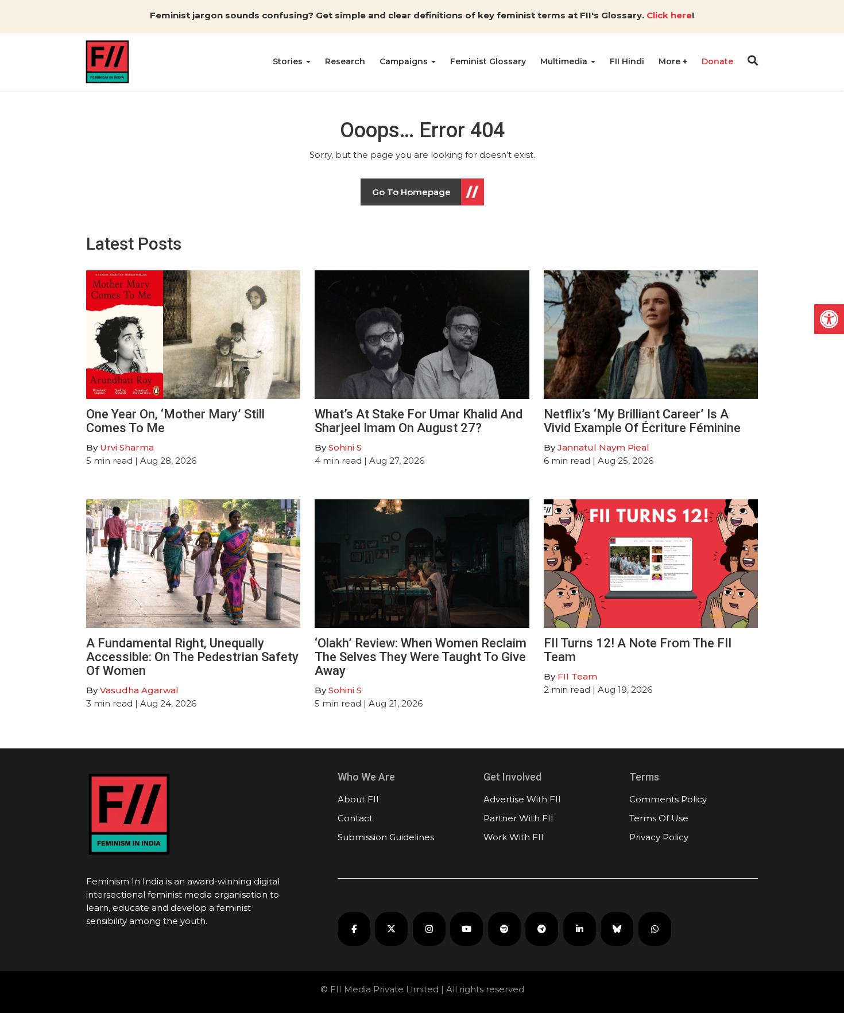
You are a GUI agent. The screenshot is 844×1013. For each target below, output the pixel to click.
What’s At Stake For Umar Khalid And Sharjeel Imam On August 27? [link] (418, 421)
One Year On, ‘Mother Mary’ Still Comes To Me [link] (175, 421)
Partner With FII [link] (518, 818)
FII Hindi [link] (627, 61)
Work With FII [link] (513, 837)
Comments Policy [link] (668, 799)
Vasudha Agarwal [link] (139, 690)
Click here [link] (669, 15)
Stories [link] (289, 61)
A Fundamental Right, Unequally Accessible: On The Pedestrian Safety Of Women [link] (192, 657)
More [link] (671, 61)
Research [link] (345, 61)
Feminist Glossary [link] (488, 61)
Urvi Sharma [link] (127, 447)
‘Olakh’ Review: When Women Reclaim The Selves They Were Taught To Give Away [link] (420, 657)
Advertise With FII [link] (522, 799)
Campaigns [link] (405, 61)
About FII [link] (358, 799)
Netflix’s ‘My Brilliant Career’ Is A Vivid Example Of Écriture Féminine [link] (642, 421)
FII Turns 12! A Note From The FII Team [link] (637, 650)
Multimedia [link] (565, 61)
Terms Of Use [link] (658, 818)
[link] (829, 319)
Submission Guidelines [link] (386, 837)
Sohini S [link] (345, 447)
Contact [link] (355, 818)
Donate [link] (717, 61)
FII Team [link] (577, 676)
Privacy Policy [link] (658, 837)
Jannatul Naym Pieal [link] (603, 447)
